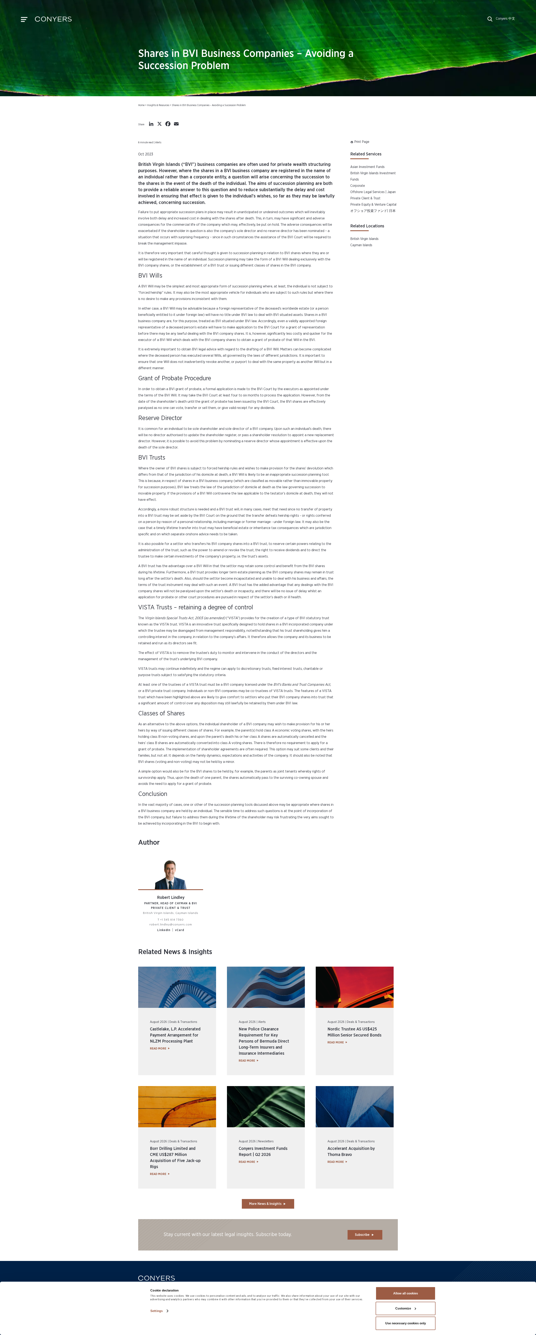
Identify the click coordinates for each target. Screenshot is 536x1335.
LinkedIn (163, 930)
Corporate (357, 185)
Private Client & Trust (365, 198)
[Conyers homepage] (53, 20)
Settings (156, 1311)
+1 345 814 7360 (172, 919)
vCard (179, 930)
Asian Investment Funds (367, 167)
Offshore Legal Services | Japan (373, 192)
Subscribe (362, 1234)
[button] (489, 20)
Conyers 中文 (505, 18)
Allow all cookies (405, 1293)
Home (141, 105)
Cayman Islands (361, 245)
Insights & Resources (158, 105)
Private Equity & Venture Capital (373, 204)
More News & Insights (265, 1204)
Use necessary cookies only (405, 1323)
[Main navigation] (24, 20)
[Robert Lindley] (170, 872)
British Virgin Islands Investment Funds (373, 176)
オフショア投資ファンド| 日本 (373, 211)
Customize (403, 1308)
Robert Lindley (170, 898)
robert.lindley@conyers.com (170, 924)
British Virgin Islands (364, 239)
